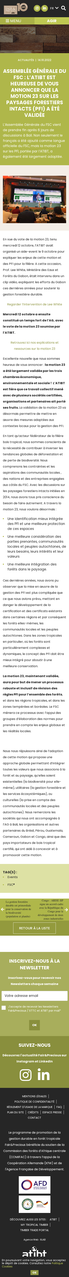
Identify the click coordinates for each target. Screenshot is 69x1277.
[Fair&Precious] (16, 8)
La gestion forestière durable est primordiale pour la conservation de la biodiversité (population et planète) (18, 909)
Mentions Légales (34, 1096)
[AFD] (34, 1194)
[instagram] (25, 1079)
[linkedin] (43, 1079)
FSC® (11, 885)
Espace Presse (52, 1112)
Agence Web (31, 1239)
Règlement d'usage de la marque (30, 1107)
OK (34, 1273)
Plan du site (15, 1112)
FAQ (59, 1107)
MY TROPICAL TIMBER (34, 1225)
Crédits (33, 1112)
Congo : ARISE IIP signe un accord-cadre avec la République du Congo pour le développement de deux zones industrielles (50, 909)
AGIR (52, 21)
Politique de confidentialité (34, 1102)
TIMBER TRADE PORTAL (34, 1230)
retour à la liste (34, 928)
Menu (15, 21)
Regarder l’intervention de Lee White (34, 304)
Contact (34, 1118)
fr (52, 8)
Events (12, 877)
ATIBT (53, 1219)
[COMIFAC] (34, 1211)
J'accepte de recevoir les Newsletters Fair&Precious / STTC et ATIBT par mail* (34, 1009)
